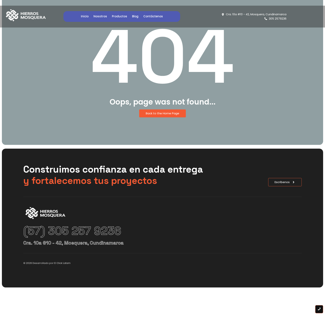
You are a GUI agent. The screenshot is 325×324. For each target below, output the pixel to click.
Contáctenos (153, 16)
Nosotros (100, 16)
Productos (119, 16)
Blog (135, 16)
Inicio (85, 16)
